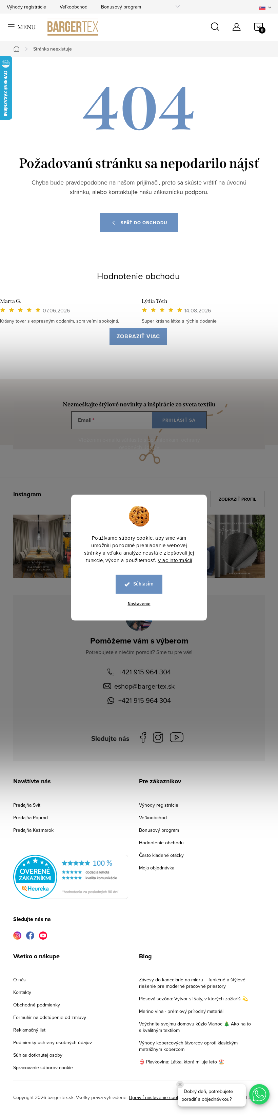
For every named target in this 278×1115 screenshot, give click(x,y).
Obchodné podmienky (36, 1005)
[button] (259, 1094)
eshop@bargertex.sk (144, 686)
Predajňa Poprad (30, 817)
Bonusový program (121, 6)
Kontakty (22, 992)
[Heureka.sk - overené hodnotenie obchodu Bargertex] (70, 877)
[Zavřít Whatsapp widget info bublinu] (180, 1084)
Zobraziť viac (138, 336)
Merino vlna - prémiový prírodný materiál (181, 1011)
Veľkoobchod (73, 6)
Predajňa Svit (26, 805)
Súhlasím (143, 584)
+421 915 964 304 (144, 672)
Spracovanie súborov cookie (43, 1067)
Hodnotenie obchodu (138, 276)
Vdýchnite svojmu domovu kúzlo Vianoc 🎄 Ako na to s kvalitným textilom (195, 1027)
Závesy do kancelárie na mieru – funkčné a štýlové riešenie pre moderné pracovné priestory (192, 982)
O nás (19, 980)
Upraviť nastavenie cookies (157, 1097)
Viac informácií (175, 560)
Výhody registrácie (26, 6)
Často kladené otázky (161, 855)
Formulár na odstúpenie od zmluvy (49, 1017)
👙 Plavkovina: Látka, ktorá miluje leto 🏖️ (181, 1061)
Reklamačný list (29, 1030)
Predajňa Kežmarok (33, 830)
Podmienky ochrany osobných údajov (52, 1042)
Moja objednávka (156, 867)
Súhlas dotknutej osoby (37, 1055)
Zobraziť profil (237, 499)
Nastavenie (139, 603)
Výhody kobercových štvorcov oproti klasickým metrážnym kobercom (188, 1046)
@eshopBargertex (178, 738)
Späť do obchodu (144, 222)
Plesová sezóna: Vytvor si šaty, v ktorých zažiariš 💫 (193, 998)
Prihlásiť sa (179, 420)
